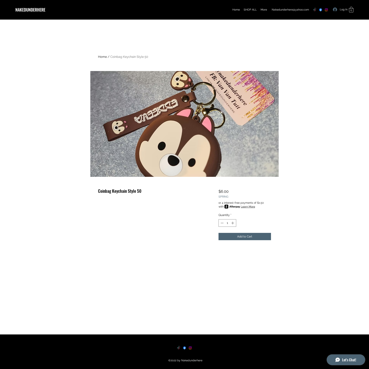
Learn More (248, 206)
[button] (351, 9)
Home (102, 57)
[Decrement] (221, 223)
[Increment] (233, 223)
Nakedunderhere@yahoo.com (290, 9)
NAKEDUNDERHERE (30, 10)
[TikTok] (315, 10)
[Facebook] (320, 10)
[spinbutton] (227, 223)
